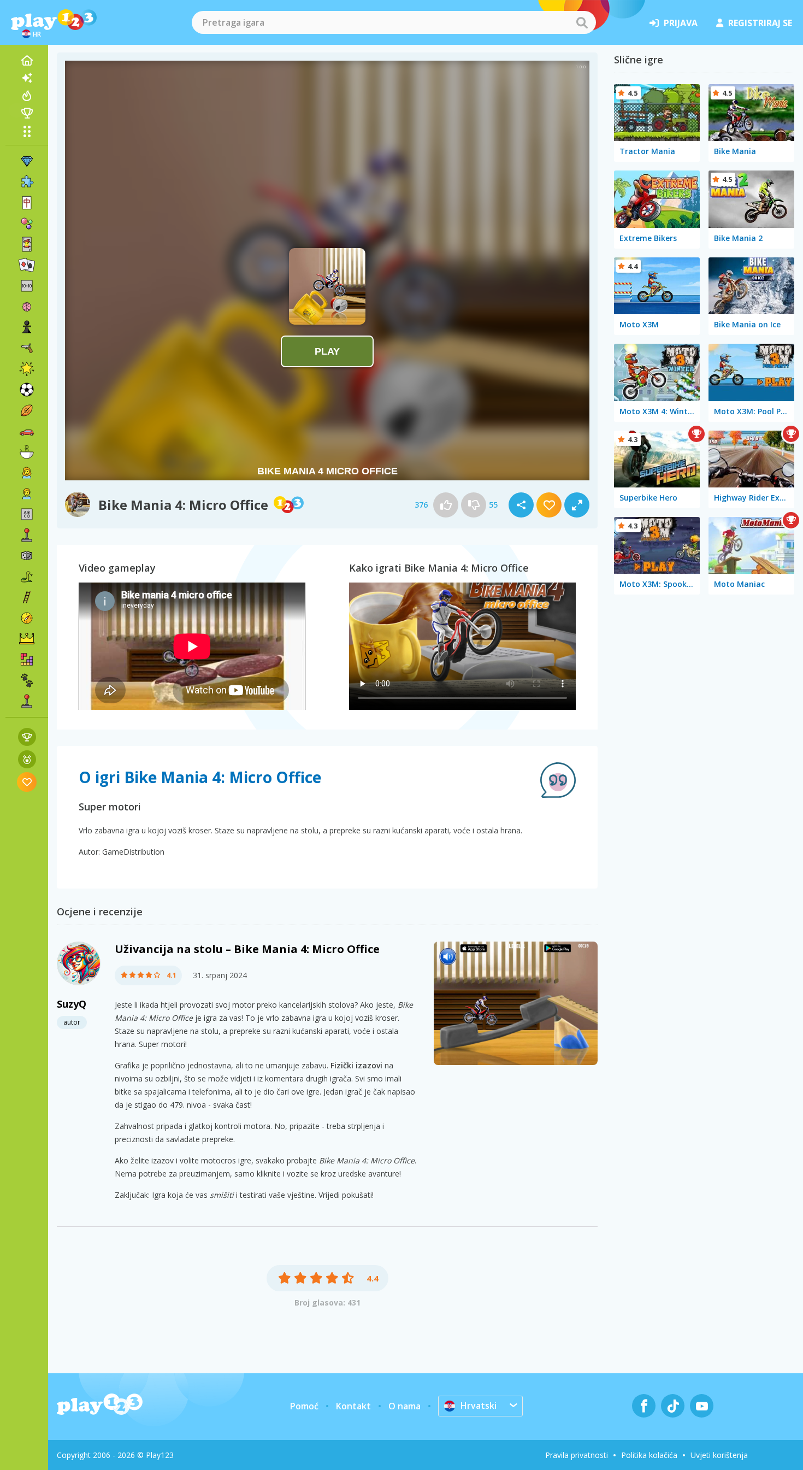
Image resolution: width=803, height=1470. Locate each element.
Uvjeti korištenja (719, 1455)
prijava (681, 23)
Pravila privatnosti (576, 1455)
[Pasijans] (26, 265)
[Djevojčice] (26, 472)
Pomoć (304, 1406)
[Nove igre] (26, 78)
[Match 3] (26, 161)
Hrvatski (478, 1406)
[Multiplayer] (26, 701)
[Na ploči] (26, 555)
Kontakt (353, 1406)
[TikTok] (672, 1406)
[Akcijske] (26, 348)
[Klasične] (26, 576)
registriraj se (760, 23)
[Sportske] (26, 410)
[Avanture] (26, 618)
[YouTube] (701, 1406)
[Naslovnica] (26, 60)
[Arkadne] (26, 535)
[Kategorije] (26, 131)
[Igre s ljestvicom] (27, 737)
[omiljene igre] (27, 782)
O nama (404, 1406)
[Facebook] (644, 1406)
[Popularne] (26, 95)
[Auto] (26, 431)
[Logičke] (26, 306)
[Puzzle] (26, 182)
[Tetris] (26, 659)
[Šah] (26, 327)
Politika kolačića (649, 1455)
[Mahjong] (26, 202)
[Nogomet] (26, 389)
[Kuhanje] (26, 452)
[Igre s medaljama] (27, 759)
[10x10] (26, 285)
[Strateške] (26, 638)
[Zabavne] (26, 368)
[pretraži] (581, 22)
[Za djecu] (26, 493)
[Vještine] (26, 597)
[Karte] (26, 244)
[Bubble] (26, 223)
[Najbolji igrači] (26, 113)
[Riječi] (26, 514)
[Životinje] (26, 680)
